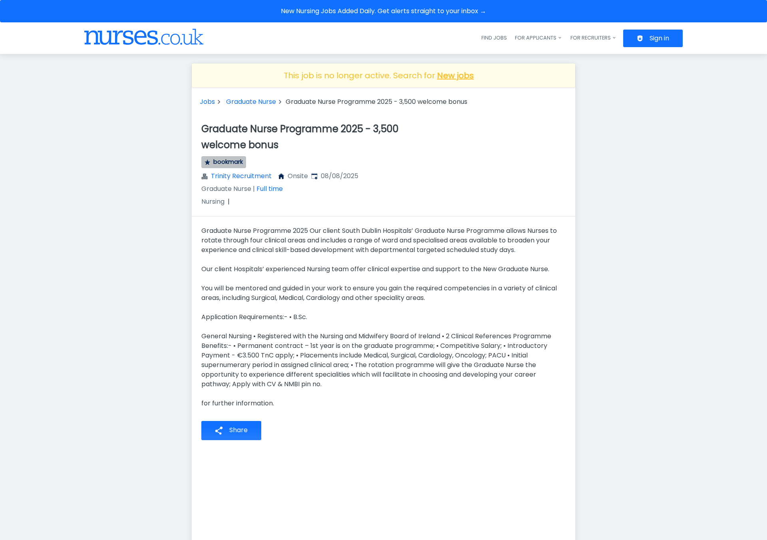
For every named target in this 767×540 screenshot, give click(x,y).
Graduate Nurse (251, 101)
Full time (269, 188)
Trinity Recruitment (241, 176)
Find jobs (494, 37)
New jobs (455, 75)
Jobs (207, 101)
